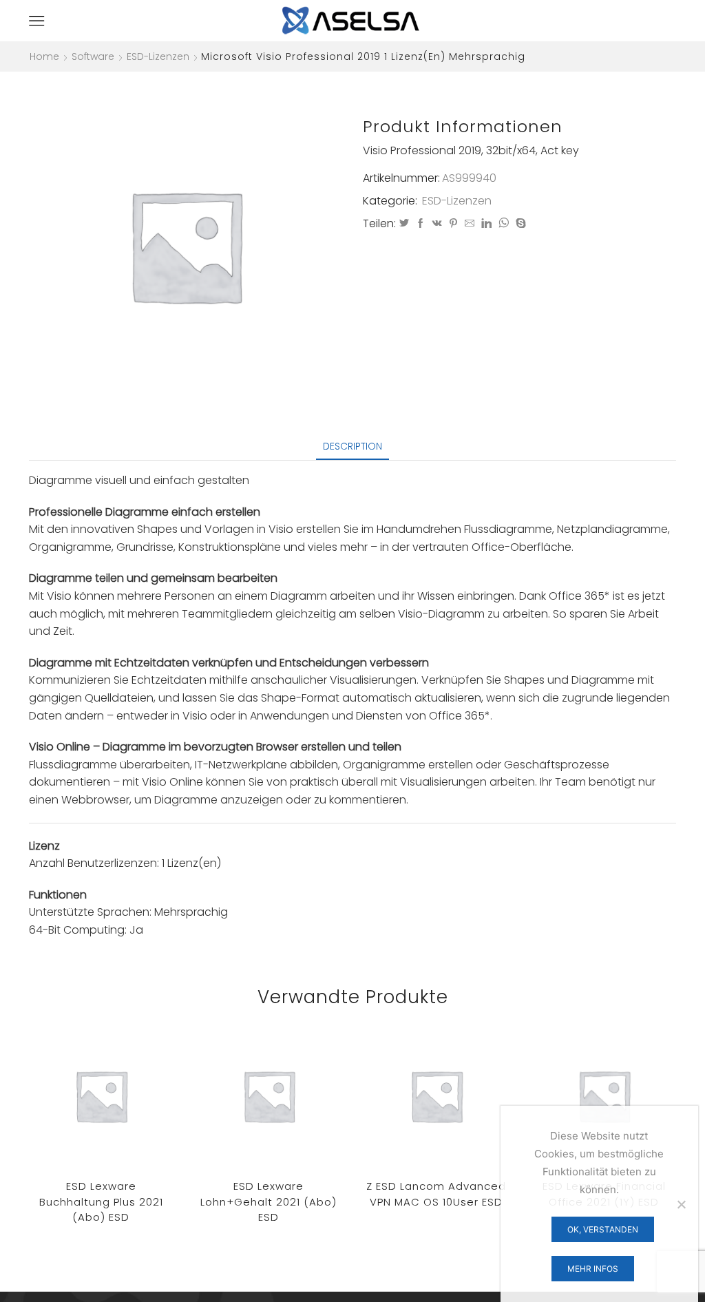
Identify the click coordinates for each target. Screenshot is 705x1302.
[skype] (519, 224)
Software (93, 56)
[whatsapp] (503, 224)
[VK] (437, 224)
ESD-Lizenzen (158, 56)
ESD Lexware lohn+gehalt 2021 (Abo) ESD (268, 1201)
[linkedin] (486, 224)
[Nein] (681, 1204)
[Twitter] (404, 224)
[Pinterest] (453, 224)
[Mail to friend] (469, 224)
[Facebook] (420, 224)
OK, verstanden (602, 1229)
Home (44, 56)
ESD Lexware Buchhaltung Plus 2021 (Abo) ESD (101, 1201)
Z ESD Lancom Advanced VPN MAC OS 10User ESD (436, 1194)
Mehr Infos (592, 1268)
